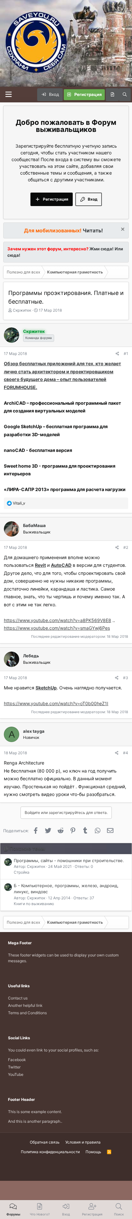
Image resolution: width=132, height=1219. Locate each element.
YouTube (15, 1074)
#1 (126, 353)
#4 (125, 752)
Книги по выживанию (34, 903)
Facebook (17, 1059)
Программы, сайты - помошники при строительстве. (69, 860)
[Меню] (8, 94)
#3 (125, 677)
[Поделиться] (117, 354)
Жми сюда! (100, 248)
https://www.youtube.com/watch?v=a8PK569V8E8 (57, 620)
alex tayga (34, 731)
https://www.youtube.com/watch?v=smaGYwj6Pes (57, 628)
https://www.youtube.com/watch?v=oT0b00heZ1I (56, 703)
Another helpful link (25, 1005)
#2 (125, 547)
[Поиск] (125, 94)
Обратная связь (45, 1142)
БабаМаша (34, 525)
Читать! (93, 230)
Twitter (14, 1067)
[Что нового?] (112, 94)
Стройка (21, 872)
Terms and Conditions (27, 1012)
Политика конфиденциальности (50, 1151)
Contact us (18, 998)
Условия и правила (83, 1142)
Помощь (93, 1151)
